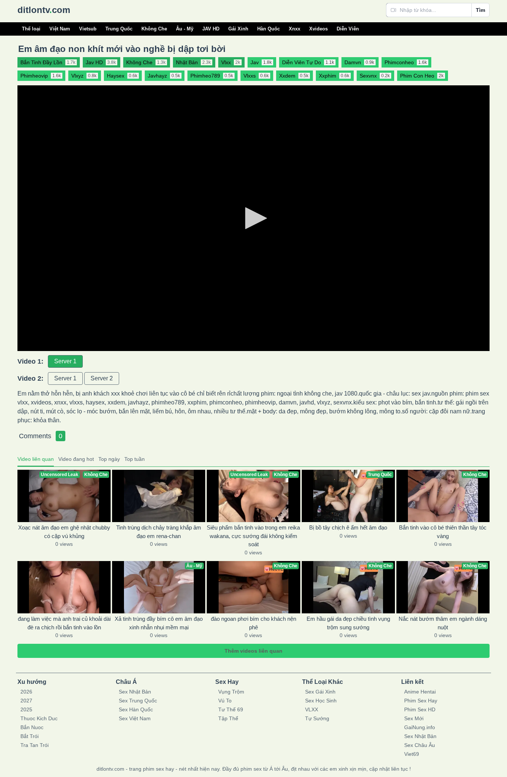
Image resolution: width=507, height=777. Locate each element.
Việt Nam (59, 29)
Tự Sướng (317, 718)
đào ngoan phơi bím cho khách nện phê (253, 623)
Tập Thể (228, 718)
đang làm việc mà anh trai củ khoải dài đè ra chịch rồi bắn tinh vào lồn (64, 623)
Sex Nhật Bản (135, 692)
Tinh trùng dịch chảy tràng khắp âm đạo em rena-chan (158, 531)
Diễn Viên (348, 29)
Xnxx (294, 29)
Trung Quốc (119, 29)
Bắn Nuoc (31, 727)
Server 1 (65, 361)
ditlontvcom (43, 10)
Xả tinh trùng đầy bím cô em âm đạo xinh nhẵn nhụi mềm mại (159, 623)
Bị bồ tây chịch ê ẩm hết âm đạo (348, 527)
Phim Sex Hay (420, 701)
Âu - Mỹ (184, 29)
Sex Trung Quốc (138, 701)
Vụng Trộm (231, 692)
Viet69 (411, 754)
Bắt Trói (29, 736)
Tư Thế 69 (230, 709)
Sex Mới (413, 718)
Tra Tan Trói (34, 745)
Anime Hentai (420, 692)
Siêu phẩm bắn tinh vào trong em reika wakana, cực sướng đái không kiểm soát (253, 535)
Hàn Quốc (268, 29)
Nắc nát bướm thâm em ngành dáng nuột (443, 623)
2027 (26, 701)
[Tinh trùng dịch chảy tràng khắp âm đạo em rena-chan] (158, 496)
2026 (26, 692)
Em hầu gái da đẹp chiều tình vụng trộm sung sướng (348, 623)
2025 (26, 709)
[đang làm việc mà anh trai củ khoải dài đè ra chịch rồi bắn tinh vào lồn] (64, 587)
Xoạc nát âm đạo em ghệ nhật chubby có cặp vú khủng (64, 531)
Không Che (154, 29)
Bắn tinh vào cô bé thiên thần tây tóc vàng (443, 531)
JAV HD (210, 29)
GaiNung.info (419, 727)
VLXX (311, 709)
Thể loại (31, 29)
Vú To (225, 701)
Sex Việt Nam (135, 718)
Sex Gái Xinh (320, 692)
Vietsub (88, 29)
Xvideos (318, 29)
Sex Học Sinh (321, 701)
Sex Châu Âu (419, 745)
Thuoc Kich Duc (39, 718)
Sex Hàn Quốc (136, 709)
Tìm (480, 10)
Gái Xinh (238, 29)
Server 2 (102, 378)
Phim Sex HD (419, 709)
